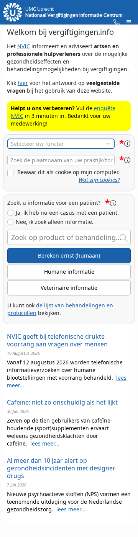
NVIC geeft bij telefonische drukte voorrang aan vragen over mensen (57, 340)
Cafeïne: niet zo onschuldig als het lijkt (62, 402)
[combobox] (61, 160)
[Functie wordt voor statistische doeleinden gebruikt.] (127, 143)
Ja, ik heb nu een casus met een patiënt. (67, 213)
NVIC (23, 46)
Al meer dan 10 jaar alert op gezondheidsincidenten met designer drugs (61, 468)
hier (23, 83)
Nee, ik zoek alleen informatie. (55, 222)
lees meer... (44, 443)
